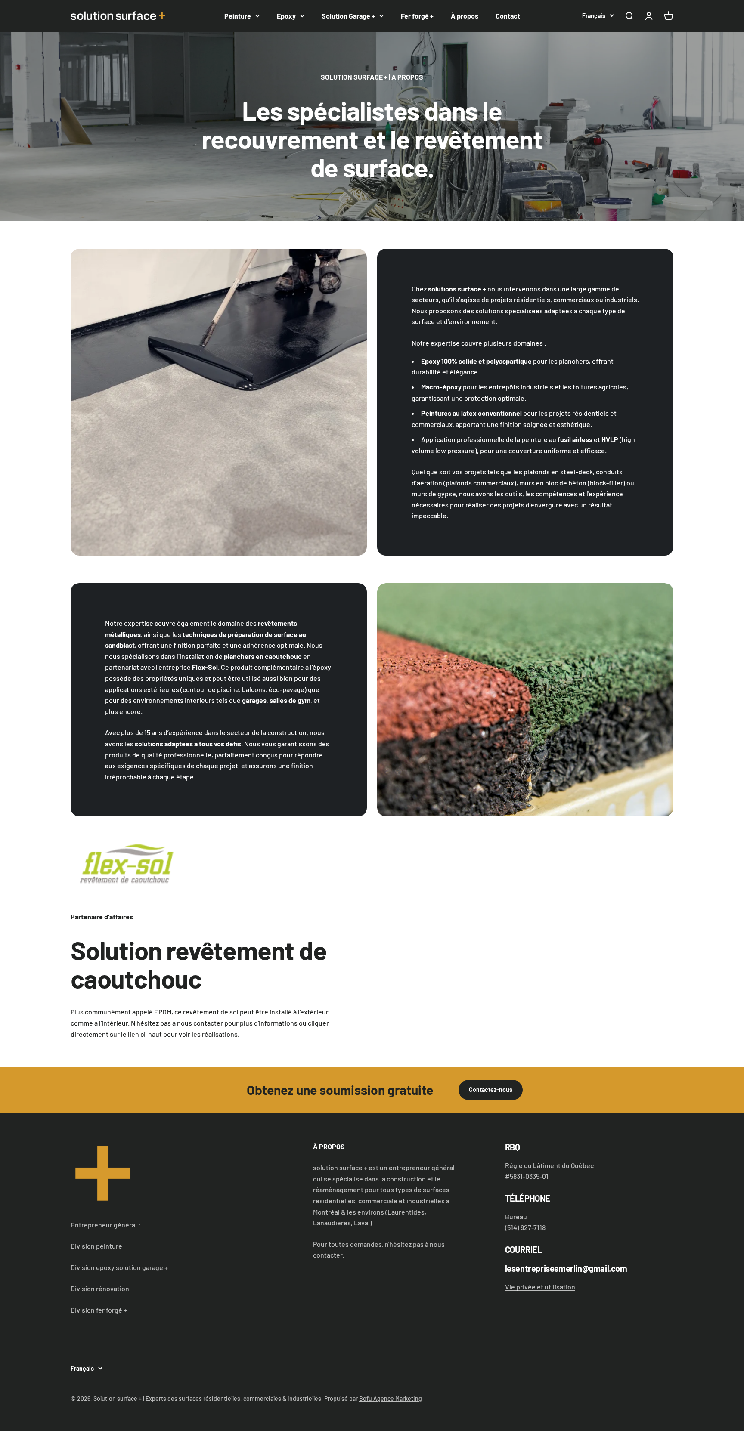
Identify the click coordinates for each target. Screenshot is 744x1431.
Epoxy (286, 16)
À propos (464, 16)
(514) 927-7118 (525, 1227)
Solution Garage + (348, 16)
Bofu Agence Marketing (390, 1398)
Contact (508, 16)
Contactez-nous (490, 1089)
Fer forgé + (417, 16)
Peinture (237, 16)
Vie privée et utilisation (540, 1287)
